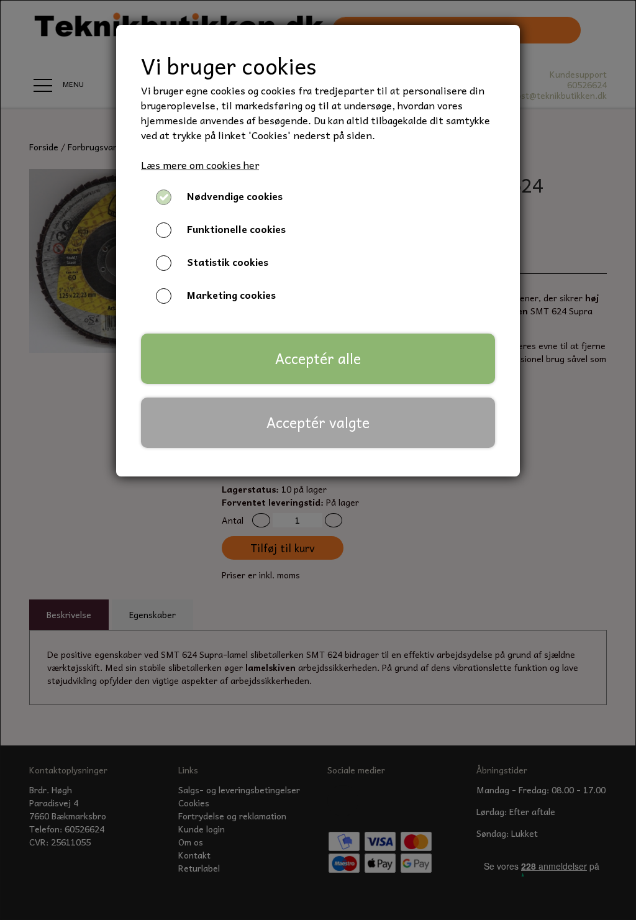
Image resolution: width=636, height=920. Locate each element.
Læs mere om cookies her (200, 165)
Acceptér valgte (318, 422)
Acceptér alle (318, 358)
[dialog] (318, 460)
